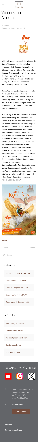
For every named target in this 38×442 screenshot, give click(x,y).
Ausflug (4, 240)
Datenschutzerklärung (13, 430)
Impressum (9, 424)
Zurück (5, 247)
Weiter (32, 247)
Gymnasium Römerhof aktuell (13, 28)
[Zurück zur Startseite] (19, 5)
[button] (3, 5)
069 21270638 (17, 404)
